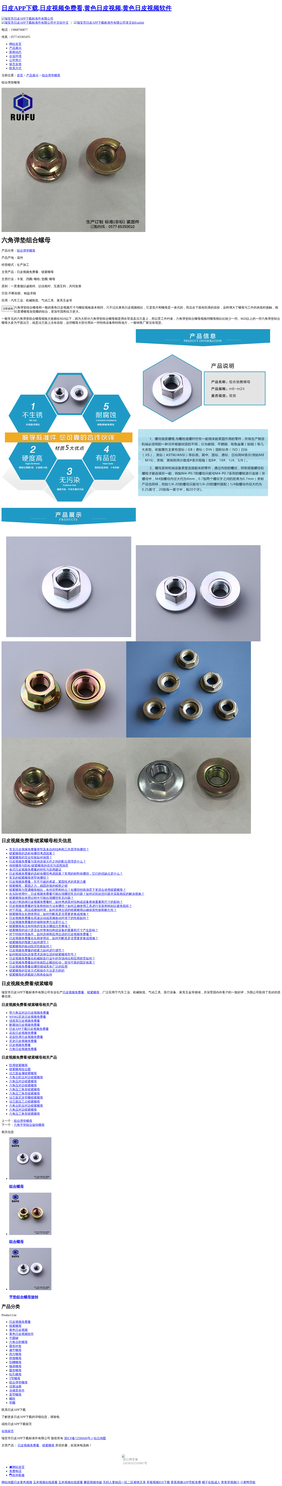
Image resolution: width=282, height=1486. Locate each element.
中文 (66, 22)
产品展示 (15, 48)
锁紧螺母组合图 (20, 1069)
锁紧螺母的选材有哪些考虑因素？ (32, 853)
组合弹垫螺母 (51, 75)
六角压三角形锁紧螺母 (24, 1089)
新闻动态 (15, 52)
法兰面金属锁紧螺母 (23, 1073)
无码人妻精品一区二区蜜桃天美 (124, 1482)
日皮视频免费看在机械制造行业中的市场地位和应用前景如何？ (52, 958)
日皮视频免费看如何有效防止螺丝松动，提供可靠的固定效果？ (52, 962)
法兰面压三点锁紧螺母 (24, 1101)
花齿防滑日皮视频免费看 (26, 1037)
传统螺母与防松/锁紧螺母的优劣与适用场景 (38, 865)
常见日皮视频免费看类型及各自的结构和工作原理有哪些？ (49, 849)
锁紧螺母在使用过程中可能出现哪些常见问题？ (41, 897)
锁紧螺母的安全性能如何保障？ (30, 857)
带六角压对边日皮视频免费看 (29, 1012)
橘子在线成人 (211, 1482)
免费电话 (15, 1471)
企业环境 (15, 56)
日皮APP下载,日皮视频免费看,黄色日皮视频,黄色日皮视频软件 (87, 8)
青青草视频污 (230, 1482)
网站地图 (8, 1482)
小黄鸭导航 (248, 1482)
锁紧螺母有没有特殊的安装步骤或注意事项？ (40, 926)
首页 (20, 75)
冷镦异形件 (17, 1390)
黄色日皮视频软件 (21, 1334)
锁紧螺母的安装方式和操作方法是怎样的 (36, 970)
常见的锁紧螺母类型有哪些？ (29, 877)
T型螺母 (14, 1378)
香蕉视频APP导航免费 (186, 1482)
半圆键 (13, 1338)
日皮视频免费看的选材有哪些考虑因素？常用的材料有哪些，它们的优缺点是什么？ (66, 873)
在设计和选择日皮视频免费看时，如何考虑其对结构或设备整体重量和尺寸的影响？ (66, 902)
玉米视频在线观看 (45, 1482)
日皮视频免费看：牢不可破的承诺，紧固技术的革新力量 (47, 881)
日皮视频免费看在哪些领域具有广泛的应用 (38, 966)
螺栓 (12, 1398)
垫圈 (12, 1402)
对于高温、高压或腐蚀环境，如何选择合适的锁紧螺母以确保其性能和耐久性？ (63, 910)
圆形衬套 (15, 1346)
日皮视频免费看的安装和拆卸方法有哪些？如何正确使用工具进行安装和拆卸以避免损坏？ (70, 906)
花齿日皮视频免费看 (23, 1033)
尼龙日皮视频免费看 (23, 1041)
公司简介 (15, 60)
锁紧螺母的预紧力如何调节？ (29, 942)
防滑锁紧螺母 (18, 1065)
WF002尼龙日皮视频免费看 (27, 1016)
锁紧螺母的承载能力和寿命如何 (30, 974)
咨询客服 (18, 1475)
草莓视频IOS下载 (158, 1482)
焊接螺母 (15, 1358)
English (139, 22)
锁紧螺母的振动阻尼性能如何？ (30, 946)
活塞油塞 (15, 1386)
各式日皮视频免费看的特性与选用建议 (35, 869)
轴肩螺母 (15, 1366)
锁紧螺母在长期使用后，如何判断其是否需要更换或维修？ (49, 914)
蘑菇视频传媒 (93, 1482)
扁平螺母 (15, 1350)
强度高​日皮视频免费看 (24, 1020)
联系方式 (15, 68)
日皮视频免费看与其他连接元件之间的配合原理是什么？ (47, 861)
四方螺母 (15, 1354)
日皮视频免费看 (73, 992)
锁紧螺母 (93, 992)
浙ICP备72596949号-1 (78, 1438)
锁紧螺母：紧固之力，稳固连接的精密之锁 (38, 885)
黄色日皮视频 (18, 1330)
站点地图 (100, 1438)
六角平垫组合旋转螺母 (29, 1124)
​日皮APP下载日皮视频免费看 (29, 1028)
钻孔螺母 (15, 1374)
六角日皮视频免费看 (23, 1049)
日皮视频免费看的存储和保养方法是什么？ (38, 922)
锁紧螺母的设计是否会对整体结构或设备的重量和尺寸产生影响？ (53, 930)
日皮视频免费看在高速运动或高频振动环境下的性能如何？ (49, 918)
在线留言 (8, 1431)
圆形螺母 (15, 1370)
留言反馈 (15, 64)
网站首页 (15, 44)
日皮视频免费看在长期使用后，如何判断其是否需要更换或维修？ (53, 938)
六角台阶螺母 (18, 1342)
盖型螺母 (15, 1394)
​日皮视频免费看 (20, 1045)
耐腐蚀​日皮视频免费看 (24, 1024)
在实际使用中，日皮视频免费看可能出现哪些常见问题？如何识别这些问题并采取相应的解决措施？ (76, 893)
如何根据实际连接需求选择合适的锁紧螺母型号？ (43, 954)
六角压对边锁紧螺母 (23, 1081)
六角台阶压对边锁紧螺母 (26, 1077)
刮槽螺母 (15, 1362)
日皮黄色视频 (23, 1482)
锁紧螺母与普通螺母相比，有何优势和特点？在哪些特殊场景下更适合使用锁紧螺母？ (67, 889)
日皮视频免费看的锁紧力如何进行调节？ (36, 950)
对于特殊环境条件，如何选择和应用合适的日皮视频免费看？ (50, 934)
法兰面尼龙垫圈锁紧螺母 (26, 1097)
